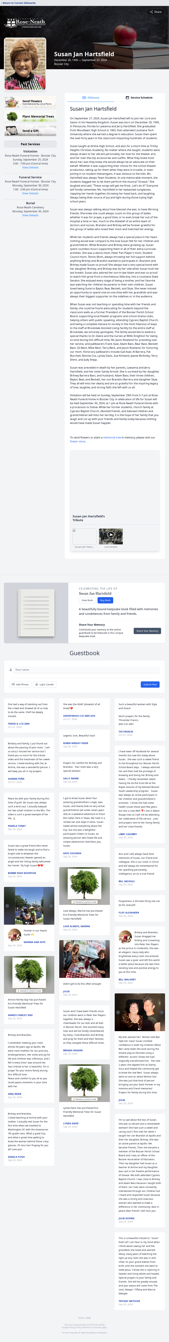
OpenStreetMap (88, 1332)
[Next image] (51, 906)
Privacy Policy (75, 1327)
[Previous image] (7, 906)
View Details (30, 167)
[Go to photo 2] (28, 922)
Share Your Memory (147, 630)
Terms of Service (93, 1327)
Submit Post (150, 684)
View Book (87, 600)
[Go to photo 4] (32, 922)
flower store (77, 441)
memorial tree (112, 437)
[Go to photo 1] (26, 923)
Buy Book (105, 600)
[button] (29, 906)
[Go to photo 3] (30, 922)
